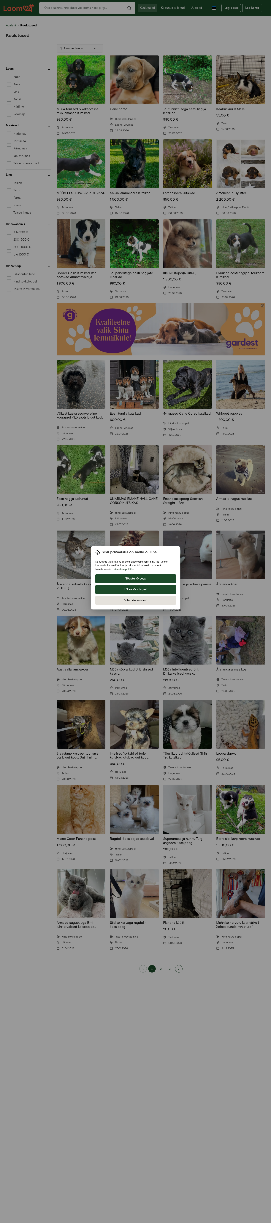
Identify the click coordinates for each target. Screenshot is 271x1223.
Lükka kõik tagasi (135, 589)
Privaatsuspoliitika (123, 569)
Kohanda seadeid (136, 600)
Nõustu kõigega (135, 579)
